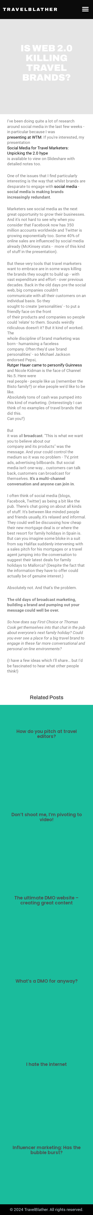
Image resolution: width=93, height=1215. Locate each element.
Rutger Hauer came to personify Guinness (44, 365)
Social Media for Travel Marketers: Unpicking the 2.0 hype (38, 151)
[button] (85, 9)
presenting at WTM (24, 137)
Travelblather (30, 9)
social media (65, 186)
